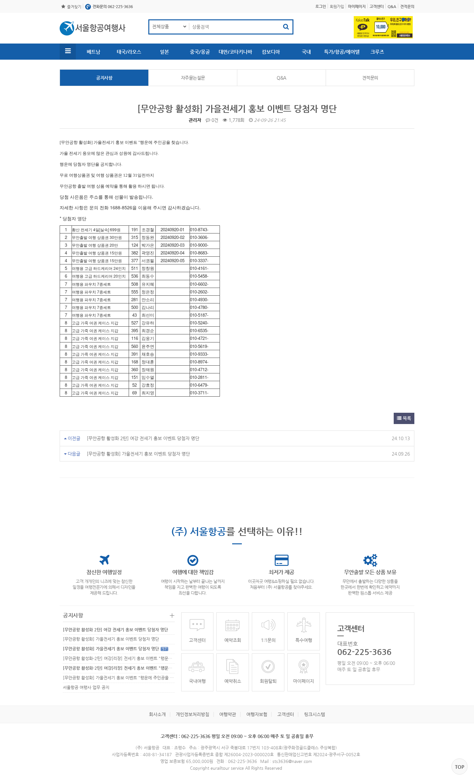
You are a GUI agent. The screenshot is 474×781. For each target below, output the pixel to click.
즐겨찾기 (74, 7)
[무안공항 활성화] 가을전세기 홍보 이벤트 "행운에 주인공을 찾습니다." (129, 677)
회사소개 (157, 714)
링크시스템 (314, 714)
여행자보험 (256, 714)
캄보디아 (271, 51)
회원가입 (337, 6)
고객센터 (285, 714)
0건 (214, 120)
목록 (406, 418)
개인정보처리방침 (192, 714)
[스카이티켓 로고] (92, 28)
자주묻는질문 (193, 77)
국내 (306, 51)
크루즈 (377, 51)
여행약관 (227, 714)
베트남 (93, 51)
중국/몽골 (200, 51)
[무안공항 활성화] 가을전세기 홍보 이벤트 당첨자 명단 (138, 453)
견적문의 (370, 77)
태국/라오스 (129, 51)
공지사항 (104, 77)
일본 (164, 51)
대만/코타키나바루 (235, 54)
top (459, 766)
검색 (286, 27)
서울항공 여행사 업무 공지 (86, 687)
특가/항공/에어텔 (342, 51)
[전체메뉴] (68, 52)
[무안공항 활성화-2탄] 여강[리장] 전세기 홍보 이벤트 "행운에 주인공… (126, 658)
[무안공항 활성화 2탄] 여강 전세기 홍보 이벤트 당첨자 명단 (143, 438)
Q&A (281, 77)
